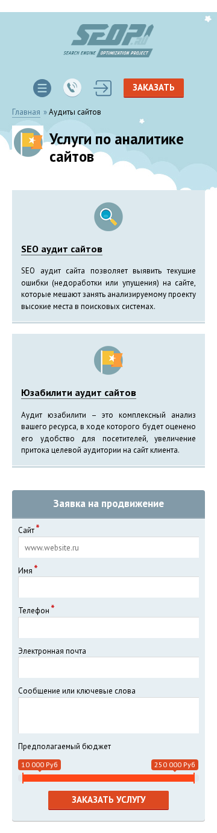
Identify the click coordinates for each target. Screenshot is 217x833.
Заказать (154, 87)
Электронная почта (52, 651)
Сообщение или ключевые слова (77, 691)
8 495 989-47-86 (72, 87)
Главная (26, 112)
